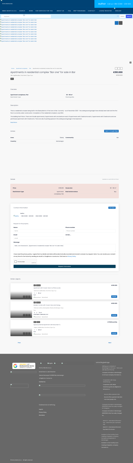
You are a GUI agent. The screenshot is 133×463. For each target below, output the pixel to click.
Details (114, 296)
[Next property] (115, 342)
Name (15, 227)
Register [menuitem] (11, 15)
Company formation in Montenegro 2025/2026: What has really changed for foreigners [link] (112, 406)
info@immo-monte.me (45, 378)
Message (16, 242)
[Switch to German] (57, 363)
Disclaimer (42, 415)
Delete (122, 16)
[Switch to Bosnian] (43, 363)
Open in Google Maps (111, 131)
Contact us (42, 382)
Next (109, 343)
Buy (12, 78)
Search (22, 11)
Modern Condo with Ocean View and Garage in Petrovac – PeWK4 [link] (53, 305)
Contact (91, 11)
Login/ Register (105, 11)
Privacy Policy (72, 256)
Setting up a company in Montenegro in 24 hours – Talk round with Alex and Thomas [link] (112, 368)
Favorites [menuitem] (20, 15)
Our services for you (44, 11)
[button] (116, 68)
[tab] (116, 23)
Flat (30, 68)
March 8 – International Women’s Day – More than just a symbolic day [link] (112, 422)
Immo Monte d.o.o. (9, 11)
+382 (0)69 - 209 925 (122, 4)
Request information (64, 266)
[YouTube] (121, 460)
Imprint (41, 409)
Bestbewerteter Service (27, 366)
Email (15, 235)
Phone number (70, 227)
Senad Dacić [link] (45, 297)
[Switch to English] (50, 363)
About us (60, 11)
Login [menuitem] (5, 15)
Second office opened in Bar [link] (112, 394)
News (31, 11)
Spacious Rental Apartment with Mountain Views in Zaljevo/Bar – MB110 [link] (54, 325)
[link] (21, 291)
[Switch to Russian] (64, 363)
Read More (13, 122)
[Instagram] (119, 460)
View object (112, 207)
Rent (35, 322)
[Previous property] (13, 342)
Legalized (38, 285)
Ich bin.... (68, 235)
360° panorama (79, 11)
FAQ (69, 11)
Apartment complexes (21, 68)
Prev (19, 343)
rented (38, 322)
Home (12, 68)
